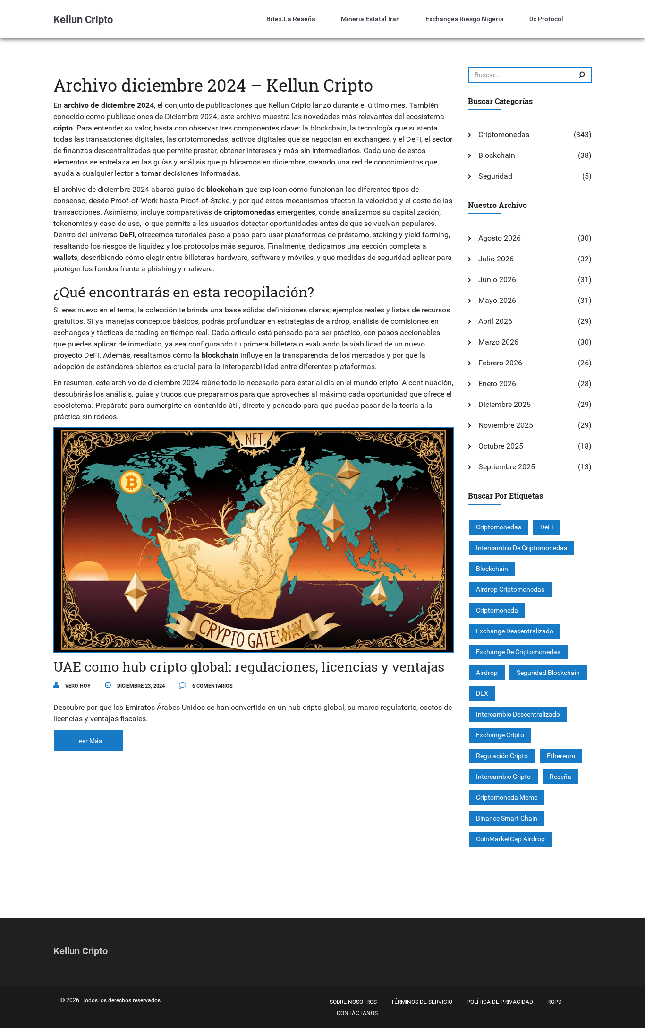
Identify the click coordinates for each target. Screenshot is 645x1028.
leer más (88, 740)
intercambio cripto (503, 776)
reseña (560, 776)
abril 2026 (495, 321)
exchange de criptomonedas (518, 652)
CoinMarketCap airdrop (510, 839)
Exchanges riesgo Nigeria (464, 19)
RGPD (554, 1002)
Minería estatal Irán (370, 19)
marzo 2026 (498, 341)
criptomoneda (497, 610)
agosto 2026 (499, 237)
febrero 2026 (500, 362)
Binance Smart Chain (506, 818)
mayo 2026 (497, 300)
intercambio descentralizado (518, 714)
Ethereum (561, 756)
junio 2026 (497, 279)
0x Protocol (546, 19)
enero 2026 (497, 383)
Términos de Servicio (421, 1002)
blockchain (492, 568)
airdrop (487, 672)
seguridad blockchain (548, 672)
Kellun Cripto (83, 20)
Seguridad (495, 176)
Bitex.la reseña (290, 19)
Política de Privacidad (500, 1002)
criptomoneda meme (506, 797)
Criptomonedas (503, 134)
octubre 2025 (500, 445)
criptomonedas (498, 527)
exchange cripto (500, 735)
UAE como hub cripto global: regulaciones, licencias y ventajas (248, 666)
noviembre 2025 (505, 425)
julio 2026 (496, 258)
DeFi (546, 527)
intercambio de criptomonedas (521, 548)
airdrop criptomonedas (510, 589)
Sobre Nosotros (353, 1002)
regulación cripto (502, 756)
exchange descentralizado (514, 631)
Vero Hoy (77, 686)
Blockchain (496, 155)
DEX (482, 693)
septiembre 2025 (506, 466)
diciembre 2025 (504, 404)
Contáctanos (357, 1013)
